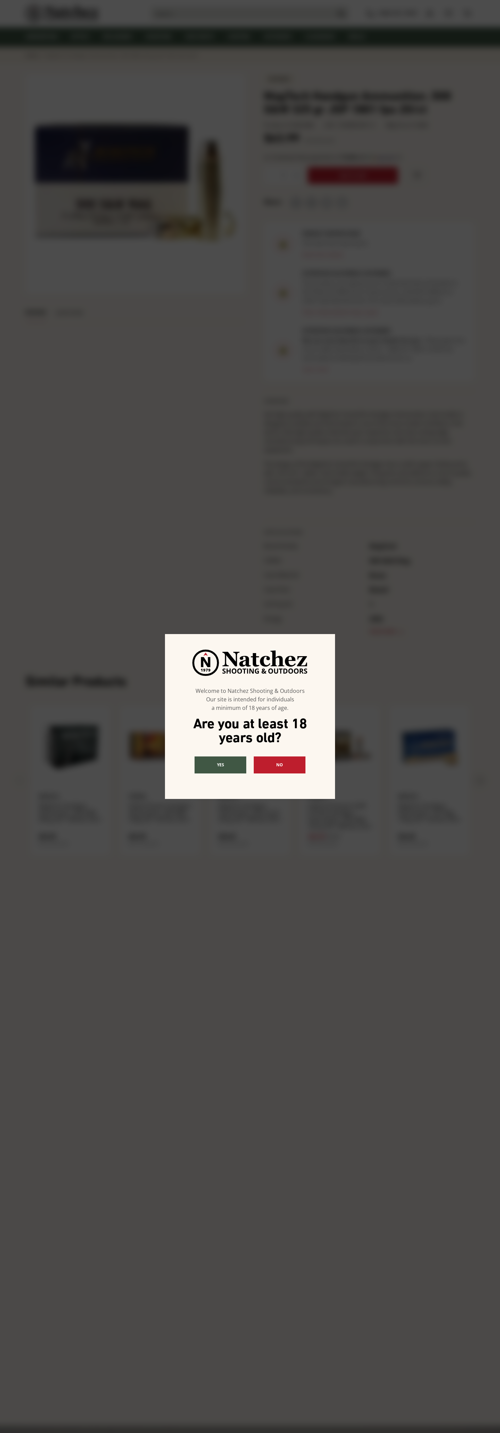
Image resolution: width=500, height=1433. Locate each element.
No (279, 765)
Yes (220, 765)
